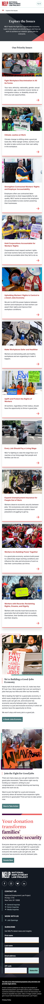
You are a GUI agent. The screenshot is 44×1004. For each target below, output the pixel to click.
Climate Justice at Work (15, 135)
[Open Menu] (39, 4)
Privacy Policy (6, 1000)
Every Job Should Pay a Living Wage (20, 448)
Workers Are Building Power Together (21, 552)
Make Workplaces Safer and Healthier (21, 349)
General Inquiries (13, 905)
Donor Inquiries (13, 907)
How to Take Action (10, 806)
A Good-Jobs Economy (12, 719)
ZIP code (8, 966)
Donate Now (8, 860)
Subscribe (34, 970)
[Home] (3, 10)
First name (9, 935)
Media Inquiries (13, 909)
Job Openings (12, 920)
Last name (9, 946)
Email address (10, 956)
